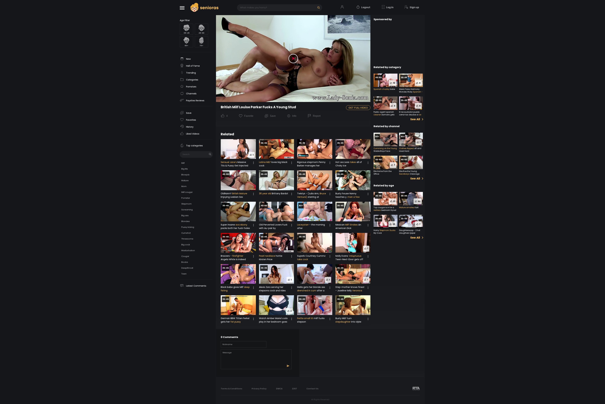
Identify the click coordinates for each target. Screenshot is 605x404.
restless (377, 210)
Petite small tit (305, 318)
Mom (184, 186)
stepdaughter (343, 321)
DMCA (279, 388)
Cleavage (414, 174)
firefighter (237, 255)
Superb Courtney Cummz (311, 255)
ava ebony (241, 224)
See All (415, 119)
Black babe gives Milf (232, 287)
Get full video (358, 108)
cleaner (377, 114)
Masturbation (188, 250)
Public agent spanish (384, 112)
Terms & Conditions (231, 388)
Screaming (187, 209)
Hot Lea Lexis (342, 162)
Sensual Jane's (229, 162)
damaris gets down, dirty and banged (385, 116)
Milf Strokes (351, 224)
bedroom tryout (388, 210)
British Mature (239, 193)
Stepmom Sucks (387, 230)
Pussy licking (187, 227)
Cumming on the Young (385, 148)
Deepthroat (187, 267)
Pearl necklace (267, 255)
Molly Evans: (342, 255)
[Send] (288, 366)
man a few (354, 197)
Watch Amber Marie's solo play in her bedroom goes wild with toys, (273, 322)
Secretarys (404, 174)
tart (416, 207)
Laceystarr (303, 224)
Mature (185, 180)
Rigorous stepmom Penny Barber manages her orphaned (311, 166)
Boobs (184, 262)
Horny (377, 230)
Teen (184, 273)
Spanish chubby (381, 89)
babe (392, 89)
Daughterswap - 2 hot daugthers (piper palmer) (409, 233)
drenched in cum (306, 290)
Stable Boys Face (382, 151)
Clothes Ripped (406, 148)
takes (353, 162)
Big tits (184, 168)
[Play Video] (293, 58)
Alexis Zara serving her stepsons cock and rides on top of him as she (272, 291)
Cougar (185, 256)
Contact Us (312, 388)
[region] (196, 209)
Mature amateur (407, 207)
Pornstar (185, 197)
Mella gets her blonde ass (311, 287)
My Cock (378, 233)
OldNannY (226, 193)
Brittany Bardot (279, 193)
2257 (294, 388)
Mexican (340, 224)
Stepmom (186, 203)
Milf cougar (187, 192)
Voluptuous (355, 255)
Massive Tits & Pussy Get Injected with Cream (234, 166)
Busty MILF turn (343, 318)
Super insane (228, 224)
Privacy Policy (259, 388)
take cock (302, 259)
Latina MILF (265, 162)
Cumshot (186, 232)
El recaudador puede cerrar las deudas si (409, 113)
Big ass (185, 215)
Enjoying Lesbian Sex (232, 197)
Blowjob (185, 174)
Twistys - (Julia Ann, (308, 193)
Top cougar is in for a (384, 207)
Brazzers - (226, 255)
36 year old (265, 193)
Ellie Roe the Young (408, 171)
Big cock (185, 244)
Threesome (187, 238)
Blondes (185, 221)
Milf (183, 163)
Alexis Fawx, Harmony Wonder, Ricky (409, 90)
